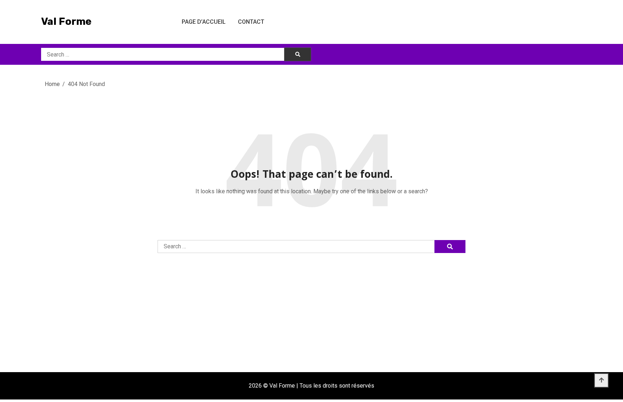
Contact (251, 21)
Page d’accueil (204, 21)
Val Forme (66, 21)
